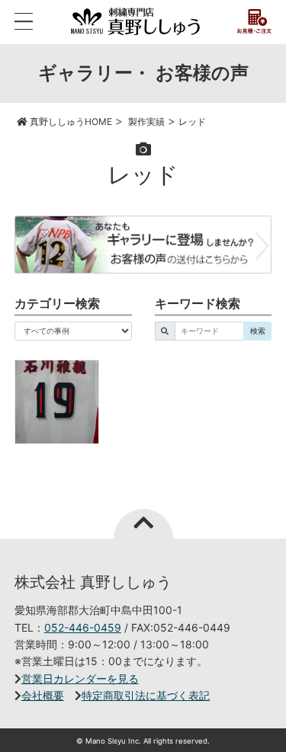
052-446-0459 (82, 627)
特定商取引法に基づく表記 (146, 695)
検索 (257, 330)
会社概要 (42, 695)
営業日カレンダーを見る (80, 678)
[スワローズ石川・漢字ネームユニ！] (56, 402)
